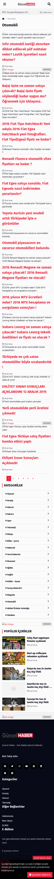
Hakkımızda (7, 816)
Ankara (10, 514)
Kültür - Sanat (13, 581)
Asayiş (10, 500)
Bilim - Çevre (13, 541)
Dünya (10, 534)
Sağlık (10, 574)
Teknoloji (11, 527)
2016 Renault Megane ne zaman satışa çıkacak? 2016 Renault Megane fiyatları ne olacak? (27, 272)
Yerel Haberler (14, 554)
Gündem (11, 615)
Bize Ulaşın (7, 821)
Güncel (10, 507)
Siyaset (10, 494)
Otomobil (11, 602)
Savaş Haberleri (14, 588)
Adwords (11, 548)
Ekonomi (11, 561)
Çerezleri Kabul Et (41, 874)
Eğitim (10, 568)
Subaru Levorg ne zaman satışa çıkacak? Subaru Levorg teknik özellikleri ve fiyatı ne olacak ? (26, 332)
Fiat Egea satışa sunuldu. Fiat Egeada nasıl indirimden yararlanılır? (25, 188)
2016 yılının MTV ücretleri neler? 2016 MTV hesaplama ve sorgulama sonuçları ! (26, 302)
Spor (9, 521)
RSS (6, 825)
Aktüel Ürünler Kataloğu (18, 608)
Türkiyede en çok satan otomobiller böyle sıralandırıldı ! (27, 362)
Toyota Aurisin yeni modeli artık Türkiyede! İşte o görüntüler (23, 218)
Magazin (11, 595)
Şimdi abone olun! (42, 858)
